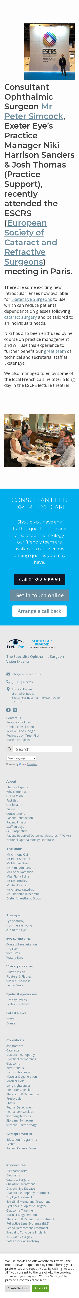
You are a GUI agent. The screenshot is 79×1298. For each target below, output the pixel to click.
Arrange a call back (19, 722)
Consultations (15, 814)
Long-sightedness (18, 1072)
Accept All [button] (41, 1288)
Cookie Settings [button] (18, 1288)
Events (10, 1023)
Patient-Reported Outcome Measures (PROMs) (38, 835)
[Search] (10, 749)
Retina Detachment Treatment (27, 1228)
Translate (32, 764)
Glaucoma (13, 1063)
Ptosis (10, 1103)
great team (55, 351)
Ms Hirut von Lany (18, 868)
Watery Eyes (14, 957)
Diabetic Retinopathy (20, 1055)
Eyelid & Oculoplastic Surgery (26, 1206)
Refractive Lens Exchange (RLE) (27, 1223)
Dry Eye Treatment (19, 1197)
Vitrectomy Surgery (19, 1237)
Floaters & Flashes (19, 976)
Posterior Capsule (18, 1090)
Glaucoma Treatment (21, 1210)
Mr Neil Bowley (16, 881)
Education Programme (21, 1139)
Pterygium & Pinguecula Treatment (30, 1219)
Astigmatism (14, 1046)
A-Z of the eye (16, 930)
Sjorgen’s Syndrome (19, 1120)
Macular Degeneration (21, 1076)
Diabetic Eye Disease (20, 1188)
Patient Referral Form (21, 1148)
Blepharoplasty (16, 1171)
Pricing (10, 809)
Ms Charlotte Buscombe (23, 894)
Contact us (13, 718)
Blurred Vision (15, 972)
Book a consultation (20, 727)
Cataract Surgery (17, 1180)
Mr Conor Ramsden (19, 872)
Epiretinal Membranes (21, 1059)
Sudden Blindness (18, 981)
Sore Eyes (13, 953)
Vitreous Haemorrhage (21, 1125)
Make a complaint (18, 740)
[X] (15, 710)
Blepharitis (13, 1175)
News (10, 1019)
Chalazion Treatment (20, 1184)
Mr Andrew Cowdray (20, 890)
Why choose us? (17, 792)
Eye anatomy (15, 921)
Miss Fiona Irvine (17, 876)
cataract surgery (20, 317)
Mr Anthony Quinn (18, 854)
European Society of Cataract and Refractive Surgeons (30, 242)
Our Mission (14, 796)
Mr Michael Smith (18, 863)
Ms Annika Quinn (17, 885)
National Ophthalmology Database (30, 840)
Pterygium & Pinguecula (22, 1094)
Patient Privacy (16, 822)
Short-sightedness (18, 1116)
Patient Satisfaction (19, 818)
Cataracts (12, 1050)
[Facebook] (8, 710)
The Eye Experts (17, 787)
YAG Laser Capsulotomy (22, 1241)
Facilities (12, 800)
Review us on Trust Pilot (22, 735)
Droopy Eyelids (16, 1000)
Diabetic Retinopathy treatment (27, 1193)
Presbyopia (13, 1098)
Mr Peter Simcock (33, 111)
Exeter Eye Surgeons (31, 299)
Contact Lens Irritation (21, 944)
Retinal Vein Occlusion (21, 1112)
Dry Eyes (12, 949)
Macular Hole (15, 1081)
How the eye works (19, 925)
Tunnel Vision (15, 985)
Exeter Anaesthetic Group (23, 898)
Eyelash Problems (18, 1004)
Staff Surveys (15, 827)
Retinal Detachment (19, 1107)
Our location (14, 805)
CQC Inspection (16, 831)
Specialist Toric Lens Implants (26, 1232)
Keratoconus (15, 1068)
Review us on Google (20, 731)
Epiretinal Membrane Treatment (28, 1201)
